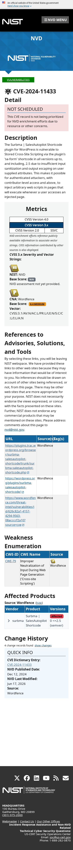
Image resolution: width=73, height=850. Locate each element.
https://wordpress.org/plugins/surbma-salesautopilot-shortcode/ (20, 485)
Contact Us (27, 821)
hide (39, 603)
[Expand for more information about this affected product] (9, 620)
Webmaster (9, 821)
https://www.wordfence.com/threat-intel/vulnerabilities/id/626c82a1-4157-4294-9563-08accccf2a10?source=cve (20, 511)
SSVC (54, 230)
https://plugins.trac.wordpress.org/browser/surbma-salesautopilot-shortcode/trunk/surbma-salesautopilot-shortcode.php (20, 458)
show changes (43, 645)
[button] (55, 19)
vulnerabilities (18, 79)
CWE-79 (10, 561)
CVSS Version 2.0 (27, 230)
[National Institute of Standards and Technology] (29, 792)
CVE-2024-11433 (19, 664)
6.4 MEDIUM (37, 304)
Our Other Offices (48, 821)
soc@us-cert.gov (60, 837)
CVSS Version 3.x (36, 225)
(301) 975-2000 (12, 815)
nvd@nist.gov (14, 429)
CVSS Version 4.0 (36, 219)
